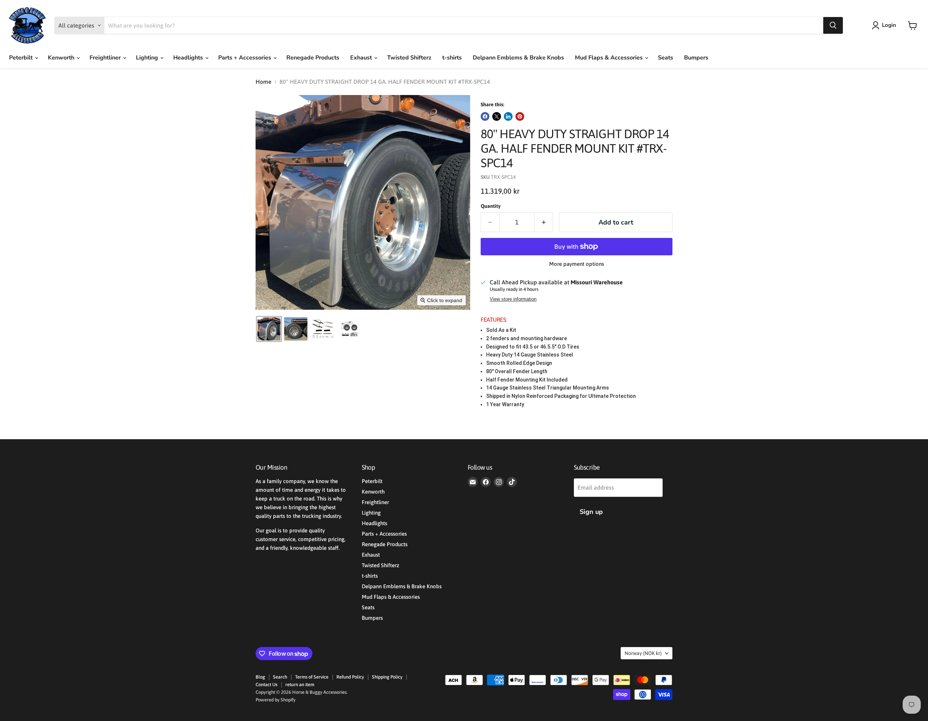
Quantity (491, 206)
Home (264, 81)
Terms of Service (311, 677)
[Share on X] (496, 116)
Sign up (591, 511)
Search (280, 677)
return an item (299, 684)
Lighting (148, 58)
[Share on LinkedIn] (508, 116)
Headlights (188, 58)
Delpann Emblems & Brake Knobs (518, 58)
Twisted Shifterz (409, 58)
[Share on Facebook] (485, 116)
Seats (665, 58)
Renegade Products (312, 58)
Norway (643, 653)
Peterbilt (21, 58)
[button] (885, 25)
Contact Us (266, 684)
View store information (513, 299)
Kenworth (62, 58)
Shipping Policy (387, 677)
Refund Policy (350, 677)
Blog (260, 677)
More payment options (576, 264)
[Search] (833, 25)
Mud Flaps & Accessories (609, 58)
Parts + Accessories (245, 58)
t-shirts (452, 58)
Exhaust (361, 58)
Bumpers (696, 58)
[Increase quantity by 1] (544, 222)
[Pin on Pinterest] (519, 116)
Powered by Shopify (275, 700)
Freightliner (106, 58)
